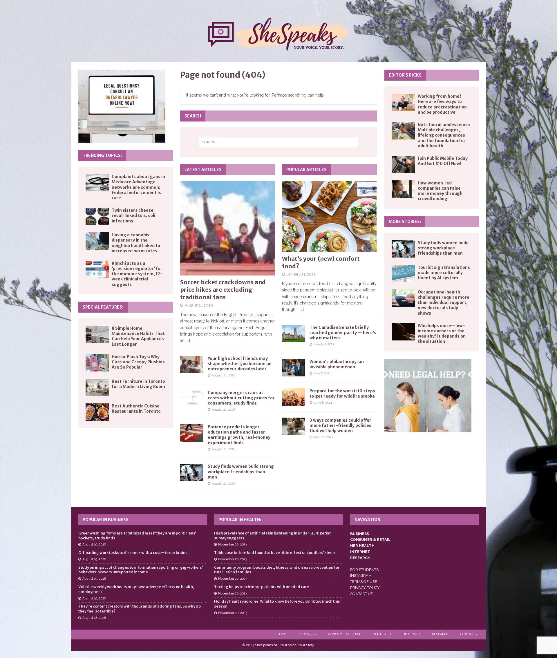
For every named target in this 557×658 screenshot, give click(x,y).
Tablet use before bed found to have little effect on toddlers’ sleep (274, 552)
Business (308, 634)
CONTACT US (361, 594)
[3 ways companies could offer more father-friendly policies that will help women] (293, 426)
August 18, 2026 (94, 618)
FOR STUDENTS (364, 570)
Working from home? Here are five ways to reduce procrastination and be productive (442, 104)
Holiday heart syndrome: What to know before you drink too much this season (277, 604)
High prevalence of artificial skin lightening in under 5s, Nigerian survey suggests (273, 536)
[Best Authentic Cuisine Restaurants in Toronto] (97, 412)
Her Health (383, 634)
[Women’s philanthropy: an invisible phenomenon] (293, 367)
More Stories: (405, 221)
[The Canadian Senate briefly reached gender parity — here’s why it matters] (293, 333)
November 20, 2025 (232, 544)
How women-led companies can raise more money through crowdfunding (440, 191)
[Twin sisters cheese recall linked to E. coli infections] (97, 216)
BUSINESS (359, 534)
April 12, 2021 (323, 437)
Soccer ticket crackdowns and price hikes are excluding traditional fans (223, 289)
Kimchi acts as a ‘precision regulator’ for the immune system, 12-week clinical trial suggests (137, 274)
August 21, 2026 (199, 305)
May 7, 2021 (322, 373)
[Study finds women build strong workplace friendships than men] (191, 472)
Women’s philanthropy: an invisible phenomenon (337, 364)
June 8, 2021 (323, 403)
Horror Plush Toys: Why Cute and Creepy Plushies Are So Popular (138, 362)
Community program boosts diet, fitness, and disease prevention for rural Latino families (276, 570)
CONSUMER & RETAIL (370, 539)
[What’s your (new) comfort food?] (329, 216)
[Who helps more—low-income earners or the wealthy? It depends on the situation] (403, 331)
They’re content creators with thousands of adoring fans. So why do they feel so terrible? (139, 609)
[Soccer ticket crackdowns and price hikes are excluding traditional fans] (227, 228)
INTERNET (360, 552)
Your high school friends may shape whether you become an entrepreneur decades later (240, 363)
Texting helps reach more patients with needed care (261, 586)
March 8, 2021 (324, 344)
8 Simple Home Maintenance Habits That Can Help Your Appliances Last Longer (138, 336)
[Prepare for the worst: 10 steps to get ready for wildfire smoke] (293, 397)
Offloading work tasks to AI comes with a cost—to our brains (132, 552)
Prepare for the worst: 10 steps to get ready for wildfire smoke (342, 393)
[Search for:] (278, 142)
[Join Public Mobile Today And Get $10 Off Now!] (403, 164)
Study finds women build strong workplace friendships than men (241, 471)
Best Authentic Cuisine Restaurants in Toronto (136, 408)
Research (440, 634)
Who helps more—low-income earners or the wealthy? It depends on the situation (442, 333)
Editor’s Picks (405, 75)
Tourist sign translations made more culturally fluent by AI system (444, 272)
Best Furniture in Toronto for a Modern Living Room (138, 384)
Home (284, 634)
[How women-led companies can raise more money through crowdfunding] (403, 189)
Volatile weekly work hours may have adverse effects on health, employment (136, 589)
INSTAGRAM (361, 575)
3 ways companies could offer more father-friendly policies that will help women (340, 425)
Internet (412, 634)
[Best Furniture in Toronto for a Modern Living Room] (97, 387)
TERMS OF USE (363, 581)
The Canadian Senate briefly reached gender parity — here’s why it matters (343, 332)
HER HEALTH (362, 545)
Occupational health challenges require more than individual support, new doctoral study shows (443, 302)
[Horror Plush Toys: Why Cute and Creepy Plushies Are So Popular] (97, 362)
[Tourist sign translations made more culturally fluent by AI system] (403, 273)
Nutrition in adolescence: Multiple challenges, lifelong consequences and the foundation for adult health (444, 135)
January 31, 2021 (301, 274)
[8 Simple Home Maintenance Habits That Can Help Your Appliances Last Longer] (97, 334)
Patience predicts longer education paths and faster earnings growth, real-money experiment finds (239, 434)
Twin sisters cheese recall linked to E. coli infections (133, 215)
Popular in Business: (106, 519)
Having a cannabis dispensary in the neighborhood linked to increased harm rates (136, 242)
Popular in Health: (239, 519)
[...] (188, 340)
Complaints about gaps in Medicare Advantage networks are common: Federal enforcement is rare (138, 187)
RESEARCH (360, 558)
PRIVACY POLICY (365, 588)
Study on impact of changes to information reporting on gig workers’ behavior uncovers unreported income (140, 570)
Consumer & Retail (344, 634)
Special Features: (103, 307)
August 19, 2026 (94, 544)
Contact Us (470, 634)
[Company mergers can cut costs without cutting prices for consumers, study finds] (191, 398)
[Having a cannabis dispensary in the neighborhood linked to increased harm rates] (97, 241)
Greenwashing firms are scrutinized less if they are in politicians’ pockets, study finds (137, 536)
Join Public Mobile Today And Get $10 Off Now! (443, 161)
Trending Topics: (102, 155)
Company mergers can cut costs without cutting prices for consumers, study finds (241, 398)
